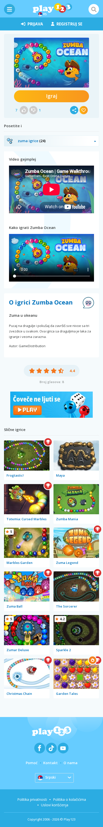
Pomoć (32, 762)
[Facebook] (39, 748)
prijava (35, 24)
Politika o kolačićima (69, 799)
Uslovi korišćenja (54, 805)
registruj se (69, 24)
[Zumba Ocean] (51, 63)
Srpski (50, 777)
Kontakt (50, 762)
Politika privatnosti (32, 799)
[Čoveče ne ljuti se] (51, 416)
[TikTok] (51, 748)
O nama (71, 762)
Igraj (51, 96)
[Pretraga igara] (93, 9)
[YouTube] (63, 748)
